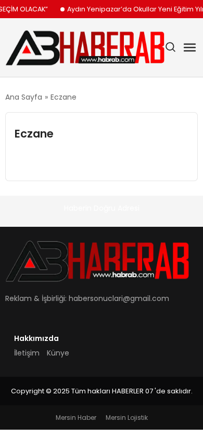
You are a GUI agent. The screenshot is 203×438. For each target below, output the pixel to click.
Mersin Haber (76, 417)
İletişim (27, 353)
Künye (58, 353)
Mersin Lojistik (127, 417)
